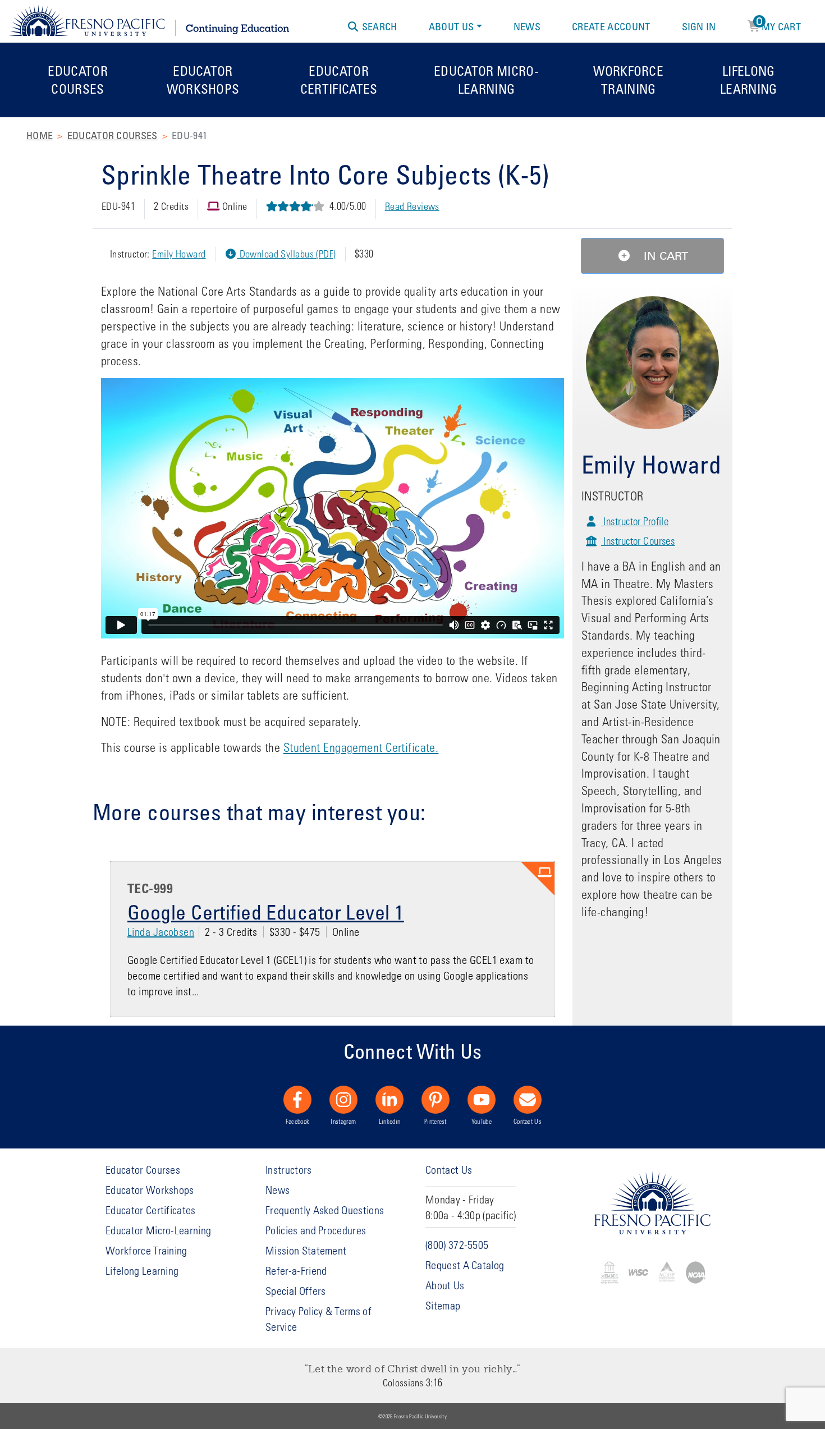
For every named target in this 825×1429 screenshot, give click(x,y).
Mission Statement (305, 1250)
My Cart (779, 25)
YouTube (481, 1120)
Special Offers (295, 1290)
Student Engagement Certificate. (361, 747)
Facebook (298, 1120)
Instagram (343, 1120)
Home (39, 135)
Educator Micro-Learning (486, 79)
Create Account (611, 26)
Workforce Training (628, 79)
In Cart (664, 256)
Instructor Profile (634, 520)
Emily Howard (178, 254)
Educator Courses (78, 79)
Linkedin (390, 1120)
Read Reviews (412, 206)
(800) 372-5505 (456, 1244)
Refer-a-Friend (296, 1270)
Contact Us (528, 1120)
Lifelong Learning (748, 79)
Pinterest (435, 1120)
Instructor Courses (638, 540)
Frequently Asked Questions (324, 1209)
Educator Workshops (203, 79)
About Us (451, 26)
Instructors (288, 1169)
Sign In (699, 26)
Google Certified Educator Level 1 (265, 911)
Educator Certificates (339, 79)
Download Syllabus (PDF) (286, 254)
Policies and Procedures (315, 1230)
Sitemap (442, 1305)
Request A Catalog (464, 1264)
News (527, 26)
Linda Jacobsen (160, 931)
